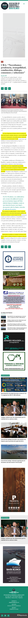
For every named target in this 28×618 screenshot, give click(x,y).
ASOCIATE (14, 604)
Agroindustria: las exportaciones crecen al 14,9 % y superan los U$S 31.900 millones (13, 394)
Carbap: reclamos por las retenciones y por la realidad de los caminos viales (13, 418)
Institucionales (5, 517)
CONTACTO (14, 601)
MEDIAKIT (14, 607)
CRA (2, 61)
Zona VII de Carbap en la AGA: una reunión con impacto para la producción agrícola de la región (16, 325)
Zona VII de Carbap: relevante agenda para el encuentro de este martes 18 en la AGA (13, 461)
